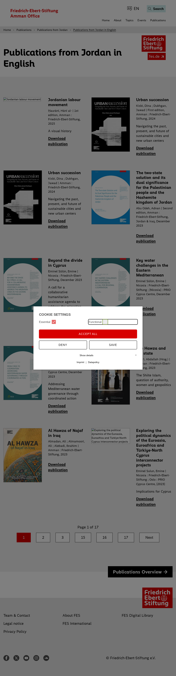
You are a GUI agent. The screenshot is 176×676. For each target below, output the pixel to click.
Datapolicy (93, 362)
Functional (95, 321)
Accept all (88, 333)
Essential (44, 321)
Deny (63, 344)
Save (113, 344)
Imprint (80, 362)
